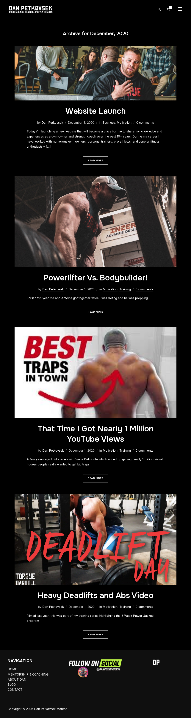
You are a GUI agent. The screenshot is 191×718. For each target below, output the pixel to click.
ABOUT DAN (17, 679)
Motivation (124, 122)
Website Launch (95, 111)
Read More (95, 160)
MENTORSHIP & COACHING (28, 674)
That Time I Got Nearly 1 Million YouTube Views (96, 434)
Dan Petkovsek (52, 122)
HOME (12, 669)
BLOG (12, 684)
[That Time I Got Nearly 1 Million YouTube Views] (95, 329)
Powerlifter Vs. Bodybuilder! (95, 278)
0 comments (145, 122)
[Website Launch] (95, 48)
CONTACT (15, 689)
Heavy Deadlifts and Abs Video (96, 595)
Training (125, 289)
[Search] (159, 9)
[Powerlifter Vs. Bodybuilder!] (95, 178)
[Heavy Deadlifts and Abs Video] (95, 496)
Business (108, 122)
